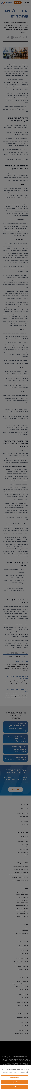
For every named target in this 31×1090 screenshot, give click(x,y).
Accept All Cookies (14, 1087)
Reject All (14, 1082)
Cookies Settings (14, 1077)
